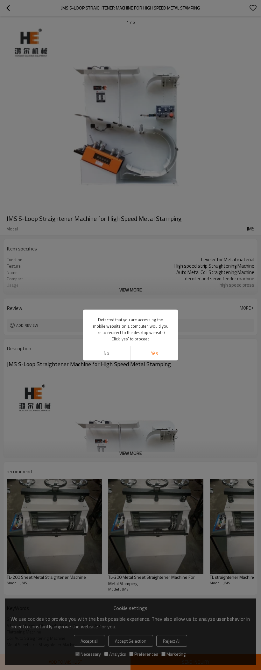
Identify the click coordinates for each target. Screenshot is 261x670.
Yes (154, 353)
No (106, 353)
